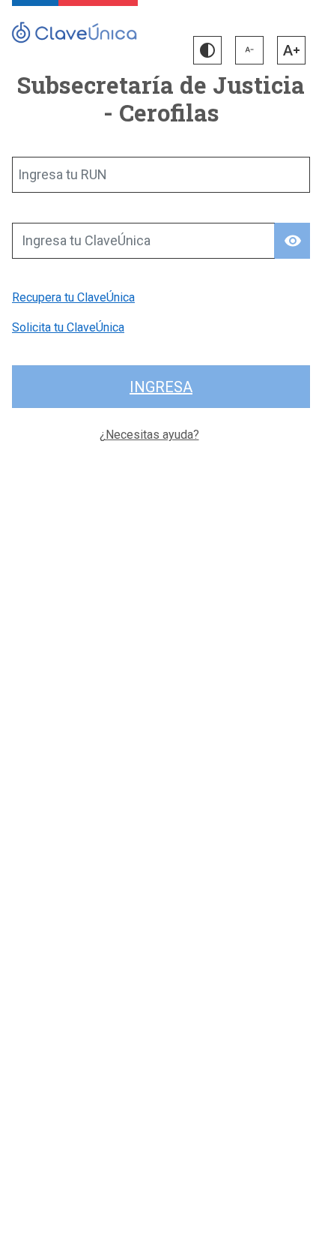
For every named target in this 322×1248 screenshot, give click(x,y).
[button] (207, 50)
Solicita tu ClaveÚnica (68, 327)
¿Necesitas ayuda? (149, 435)
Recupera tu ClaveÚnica (73, 297)
